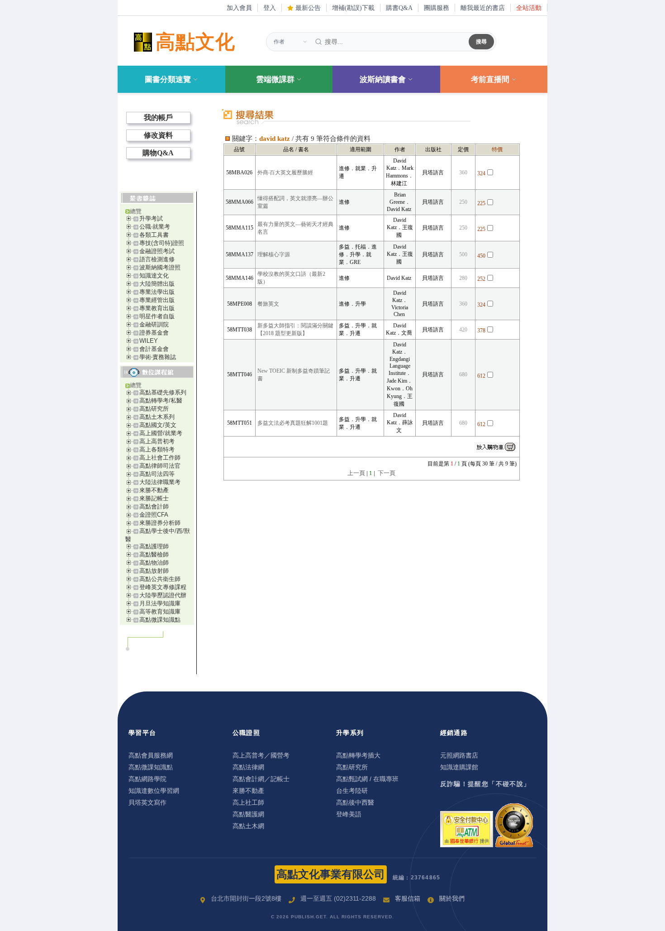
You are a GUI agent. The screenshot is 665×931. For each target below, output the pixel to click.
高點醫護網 (248, 814)
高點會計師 (154, 506)
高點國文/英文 (157, 425)
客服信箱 (407, 898)
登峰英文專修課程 (162, 587)
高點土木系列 (157, 416)
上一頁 (356, 473)
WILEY (148, 340)
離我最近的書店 (483, 7)
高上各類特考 (157, 449)
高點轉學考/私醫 (160, 400)
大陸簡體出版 (157, 283)
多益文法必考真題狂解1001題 (292, 423)
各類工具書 (154, 234)
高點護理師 (154, 546)
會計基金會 (154, 349)
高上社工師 (248, 802)
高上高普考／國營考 (261, 755)
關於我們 (452, 898)
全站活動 (529, 7)
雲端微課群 (275, 79)
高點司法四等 (157, 473)
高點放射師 (154, 570)
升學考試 (151, 218)
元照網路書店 (459, 755)
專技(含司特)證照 (161, 243)
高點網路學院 (147, 778)
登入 (269, 7)
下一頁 (386, 473)
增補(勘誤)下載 (353, 7)
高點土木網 (248, 826)
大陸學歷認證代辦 (162, 595)
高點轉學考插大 (358, 755)
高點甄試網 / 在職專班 (367, 778)
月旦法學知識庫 (159, 603)
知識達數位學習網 (153, 790)
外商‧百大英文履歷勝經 (285, 172)
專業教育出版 (157, 308)
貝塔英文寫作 (147, 802)
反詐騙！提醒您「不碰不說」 (485, 783)
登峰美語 (348, 814)
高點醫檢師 (154, 554)
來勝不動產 (154, 490)
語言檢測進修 (157, 259)
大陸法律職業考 (159, 482)
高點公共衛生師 (159, 579)
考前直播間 (490, 79)
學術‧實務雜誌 (157, 357)
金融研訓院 (154, 324)
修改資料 (158, 135)
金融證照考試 (157, 251)
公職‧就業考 (154, 226)
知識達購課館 (459, 767)
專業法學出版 (157, 291)
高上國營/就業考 (160, 433)
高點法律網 (248, 767)
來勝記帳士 (154, 498)
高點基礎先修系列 (162, 392)
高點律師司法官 (159, 465)
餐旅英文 (268, 304)
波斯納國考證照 (159, 267)
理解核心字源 (273, 254)
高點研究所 (154, 408)
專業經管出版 (157, 300)
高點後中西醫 (355, 802)
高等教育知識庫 (159, 611)
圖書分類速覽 (168, 79)
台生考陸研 (352, 790)
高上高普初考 (157, 441)
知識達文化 (154, 275)
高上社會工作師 (159, 457)
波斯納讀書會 (383, 79)
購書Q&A (399, 7)
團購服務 (436, 7)
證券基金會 (154, 332)
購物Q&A (158, 153)
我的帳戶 (158, 117)
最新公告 (307, 7)
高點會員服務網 (150, 755)
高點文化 (195, 42)
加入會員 (239, 7)
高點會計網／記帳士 (261, 778)
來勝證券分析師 (159, 522)
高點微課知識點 (159, 619)
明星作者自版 (157, 316)
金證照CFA (153, 514)
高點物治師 (154, 562)
